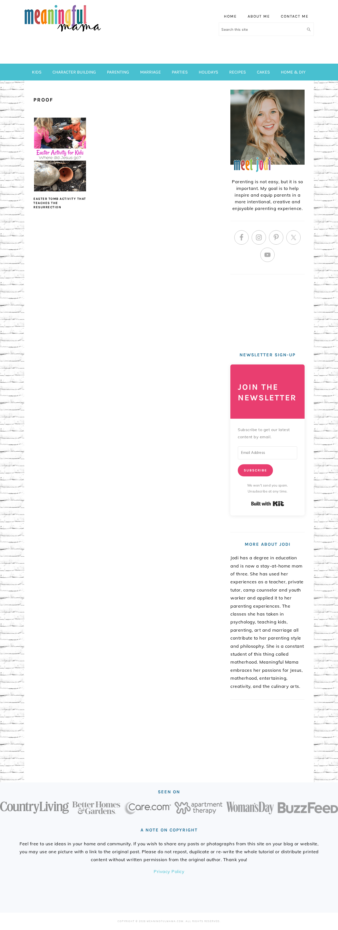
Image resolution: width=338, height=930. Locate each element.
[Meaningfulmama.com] (62, 32)
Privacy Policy (169, 871)
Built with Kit (267, 503)
